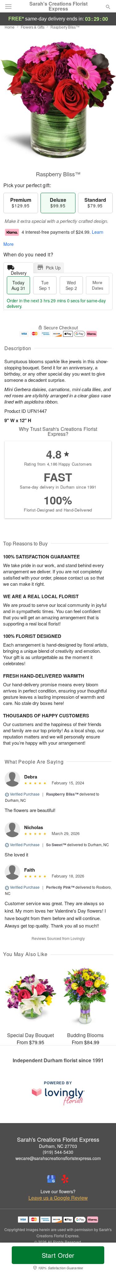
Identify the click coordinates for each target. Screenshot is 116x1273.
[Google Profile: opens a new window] (51, 1179)
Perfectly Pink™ (60, 887)
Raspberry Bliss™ (62, 794)
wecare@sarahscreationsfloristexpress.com (58, 1158)
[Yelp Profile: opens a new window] (65, 1179)
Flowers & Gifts (33, 26)
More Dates (97, 285)
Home (10, 26)
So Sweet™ (56, 844)
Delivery (19, 271)
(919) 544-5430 (58, 1152)
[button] (103, 1259)
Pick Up (53, 267)
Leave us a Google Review (58, 1197)
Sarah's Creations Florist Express (58, 6)
